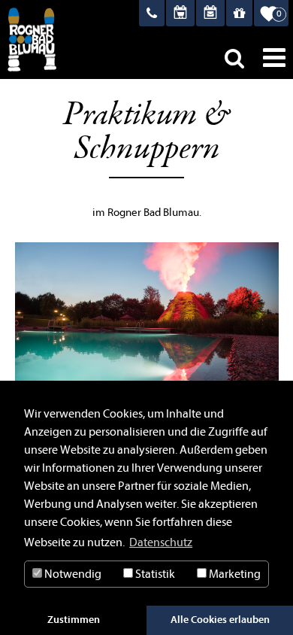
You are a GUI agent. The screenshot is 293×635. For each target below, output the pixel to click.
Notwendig (71, 574)
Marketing (234, 574)
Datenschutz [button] (160, 542)
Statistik (154, 574)
